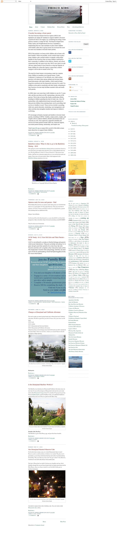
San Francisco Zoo (73, 347)
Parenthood (86, 259)
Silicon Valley (77, 275)
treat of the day (74, 284)
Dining (73, 226)
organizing (71, 257)
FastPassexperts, (36, 394)
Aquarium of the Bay (74, 300)
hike (86, 243)
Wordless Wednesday (83, 289)
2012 (71, 145)
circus (82, 214)
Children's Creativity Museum (76, 310)
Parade (79, 259)
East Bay (82, 228)
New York (84, 256)
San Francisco (37, 133)
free (82, 237)
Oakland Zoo (72, 335)
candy (76, 212)
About (36, 27)
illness (87, 245)
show (70, 275)
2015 (71, 138)
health (80, 243)
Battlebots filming (46, 148)
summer (70, 279)
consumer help (84, 220)
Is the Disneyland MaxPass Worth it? (40, 384)
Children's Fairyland (74, 316)
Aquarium (83, 203)
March (73, 123)
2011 (71, 148)
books (70, 209)
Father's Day (80, 231)
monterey (87, 250)
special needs (77, 277)
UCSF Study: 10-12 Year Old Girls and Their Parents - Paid (46, 238)
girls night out (86, 241)
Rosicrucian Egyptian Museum (76, 341)
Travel (87, 282)
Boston (78, 208)
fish (86, 233)
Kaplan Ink (73, 103)
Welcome (70, 289)
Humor (83, 245)
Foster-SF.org (35, 128)
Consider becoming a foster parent (39, 33)
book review (83, 207)
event (75, 230)
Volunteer (71, 287)
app (69, 203)
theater (76, 280)
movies (84, 252)
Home (30, 27)
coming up (84, 218)
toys (72, 282)
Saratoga (81, 271)
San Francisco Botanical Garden (76, 343)
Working (70, 291)
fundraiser (70, 239)
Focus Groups (37, 227)
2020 (71, 121)
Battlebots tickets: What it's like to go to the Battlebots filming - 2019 (46, 145)
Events (83, 230)
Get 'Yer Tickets (84, 239)
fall (75, 231)
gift (75, 241)
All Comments (74, 90)
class (87, 214)
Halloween (73, 243)
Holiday (71, 245)
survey (76, 278)
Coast (79, 216)
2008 (71, 155)
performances (75, 261)
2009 (71, 152)
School (77, 273)
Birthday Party (51, 27)
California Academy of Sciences (76, 306)
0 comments (32, 135)
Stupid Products (74, 106)
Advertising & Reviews (78, 27)
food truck (71, 237)
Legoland (82, 246)
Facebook (70, 231)
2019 (71, 129)
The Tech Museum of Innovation (77, 349)
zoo (75, 291)
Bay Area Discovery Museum (76, 304)
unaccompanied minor (83, 284)
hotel (78, 245)
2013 (71, 143)
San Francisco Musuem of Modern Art (78, 345)
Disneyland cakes (32, 508)
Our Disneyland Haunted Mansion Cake (41, 449)
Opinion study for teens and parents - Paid (42, 202)
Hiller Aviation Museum (75, 324)
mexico (73, 250)
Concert (75, 220)
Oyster (87, 257)
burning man (84, 208)
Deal (82, 224)
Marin (87, 248)
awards (75, 205)
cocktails (85, 216)
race (86, 263)
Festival (78, 233)
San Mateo (85, 269)
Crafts (83, 222)
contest (70, 222)
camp (84, 210)
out (75, 257)
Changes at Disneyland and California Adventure (44, 312)
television (43, 192)
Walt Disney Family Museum (76, 351)
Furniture (76, 239)
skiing (87, 275)
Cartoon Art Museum (74, 308)
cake (34, 513)
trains (82, 282)
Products (74, 263)
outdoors (79, 257)
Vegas (85, 286)
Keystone (76, 246)
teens (63, 302)
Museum (71, 254)
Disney (42, 376)
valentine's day (79, 286)
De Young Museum (73, 320)
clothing (73, 216)
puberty (81, 263)
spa (71, 277)
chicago (81, 212)
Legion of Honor (73, 328)
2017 (71, 134)
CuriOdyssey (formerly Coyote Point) (78, 318)
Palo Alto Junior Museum (75, 337)
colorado (70, 218)
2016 (71, 136)
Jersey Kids (73, 99)
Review (80, 265)
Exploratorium (72, 322)
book (76, 207)
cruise (70, 224)
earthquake (75, 228)
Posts (72, 87)
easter (70, 229)
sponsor (84, 277)
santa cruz (74, 271)
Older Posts (63, 521)
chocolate (76, 214)
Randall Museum (73, 339)
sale (74, 267)
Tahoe (81, 279)
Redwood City (72, 265)
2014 (71, 141)
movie (78, 252)
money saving (80, 250)
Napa (77, 256)
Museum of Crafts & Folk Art (76, 333)
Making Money (47, 302)
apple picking (76, 203)
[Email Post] (37, 135)
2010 (71, 150)
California (36, 192)
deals (87, 224)
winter (75, 289)
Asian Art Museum (73, 302)
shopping (84, 273)
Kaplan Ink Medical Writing (77, 101)
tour (88, 280)
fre (77, 237)
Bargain (80, 205)
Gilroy (79, 241)
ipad (71, 246)
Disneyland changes (39, 393)
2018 (71, 131)
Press (68, 27)
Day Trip (75, 224)
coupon (77, 222)
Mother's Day (72, 252)
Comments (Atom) (39, 525)
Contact (43, 27)
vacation (71, 286)
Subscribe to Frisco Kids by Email (77, 33)
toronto (82, 280)
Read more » (31, 189)
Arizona (70, 205)
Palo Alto (73, 259)
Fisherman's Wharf (73, 235)
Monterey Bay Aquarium (75, 331)
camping (70, 212)
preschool (86, 261)
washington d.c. (82, 287)
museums (80, 254)
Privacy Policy (61, 27)
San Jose (75, 269)
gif (72, 241)
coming (76, 218)
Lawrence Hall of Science (75, 326)
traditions (77, 282)
